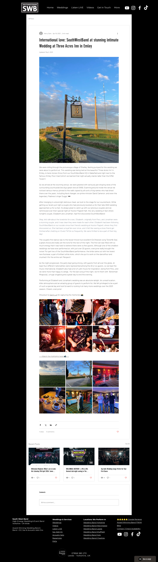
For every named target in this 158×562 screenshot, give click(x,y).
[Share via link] (56, 425)
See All (127, 444)
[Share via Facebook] (40, 425)
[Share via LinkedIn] (51, 425)
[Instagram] (133, 8)
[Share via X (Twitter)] (45, 425)
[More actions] (117, 33)
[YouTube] (127, 8)
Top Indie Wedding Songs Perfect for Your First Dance (113, 470)
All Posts (31, 19)
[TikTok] (146, 8)
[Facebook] (139, 8)
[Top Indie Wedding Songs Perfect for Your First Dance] (113, 456)
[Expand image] (52, 312)
